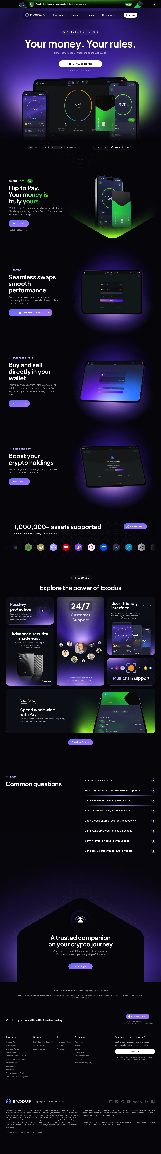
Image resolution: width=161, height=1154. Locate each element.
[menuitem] (17, 1042)
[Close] (154, 4)
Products (58, 15)
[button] (81, 63)
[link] (128, 4)
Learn (91, 15)
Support (75, 15)
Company (107, 15)
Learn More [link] (21, 404)
